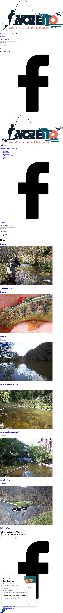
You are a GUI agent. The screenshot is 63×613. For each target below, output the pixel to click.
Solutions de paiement (9, 606)
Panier (1, 47)
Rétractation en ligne (8, 608)
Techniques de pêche (8, 155)
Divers (5, 157)
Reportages (6, 152)
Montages (5, 151)
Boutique (5, 158)
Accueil (5, 234)
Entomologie (6, 154)
